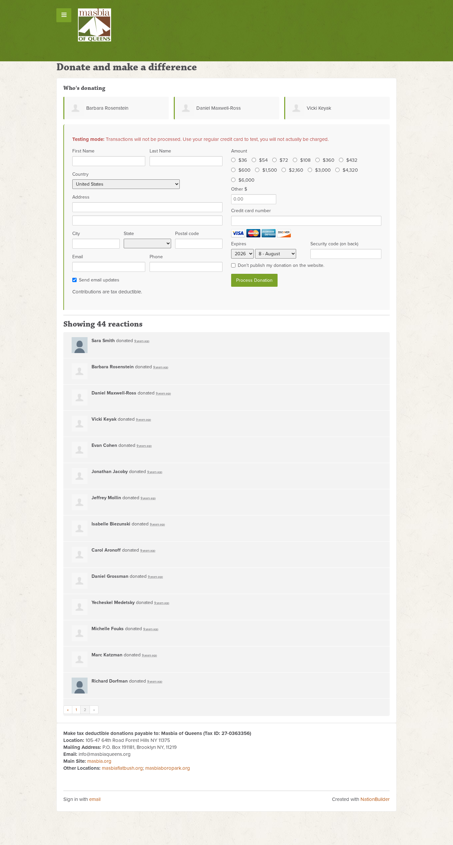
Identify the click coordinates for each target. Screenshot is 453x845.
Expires (238, 244)
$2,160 (296, 170)
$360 (328, 160)
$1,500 (269, 170)
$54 (263, 160)
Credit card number (251, 210)
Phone (156, 257)
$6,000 (246, 180)
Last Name (160, 151)
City (76, 233)
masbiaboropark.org (167, 768)
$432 (351, 160)
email (94, 799)
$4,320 (350, 170)
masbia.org (99, 761)
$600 (244, 170)
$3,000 (323, 170)
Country (80, 174)
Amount (239, 151)
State (129, 233)
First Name (83, 151)
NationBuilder (375, 799)
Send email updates (99, 280)
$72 (284, 160)
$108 (305, 160)
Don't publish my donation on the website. (281, 265)
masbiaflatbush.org (122, 768)
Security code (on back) (334, 244)
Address (81, 197)
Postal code (187, 233)
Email (77, 257)
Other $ (239, 189)
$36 (242, 160)
